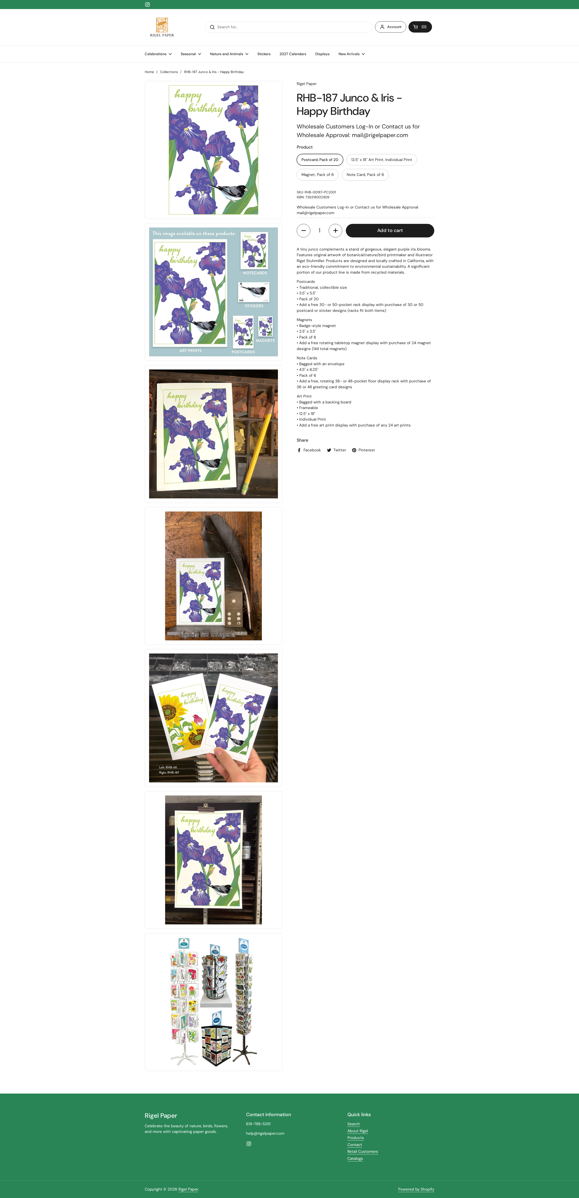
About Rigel (357, 1130)
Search (353, 1123)
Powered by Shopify (416, 1189)
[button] (420, 27)
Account (394, 26)
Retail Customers (362, 1151)
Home (149, 72)
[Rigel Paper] (161, 27)
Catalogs (355, 1158)
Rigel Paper (188, 1189)
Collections (169, 72)
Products (355, 1137)
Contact (354, 1144)
